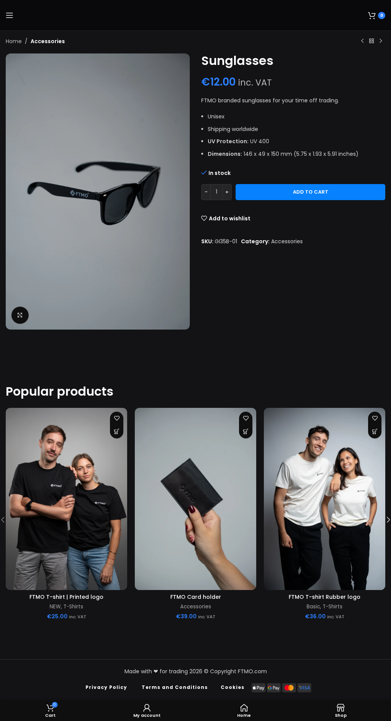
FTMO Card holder (195, 597)
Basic (313, 606)
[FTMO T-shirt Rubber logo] (324, 499)
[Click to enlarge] (20, 315)
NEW (55, 606)
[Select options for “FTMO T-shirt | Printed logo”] (116, 431)
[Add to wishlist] (116, 418)
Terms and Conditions (175, 687)
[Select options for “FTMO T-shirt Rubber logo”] (374, 431)
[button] (245, 431)
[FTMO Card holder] (195, 499)
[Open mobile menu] (9, 15)
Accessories (48, 41)
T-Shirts (73, 606)
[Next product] (380, 41)
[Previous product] (362, 41)
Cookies (232, 687)
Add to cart (310, 192)
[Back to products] (371, 41)
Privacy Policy (106, 687)
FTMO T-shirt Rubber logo (324, 597)
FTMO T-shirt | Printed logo (66, 597)
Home (14, 41)
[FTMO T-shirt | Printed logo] (66, 499)
